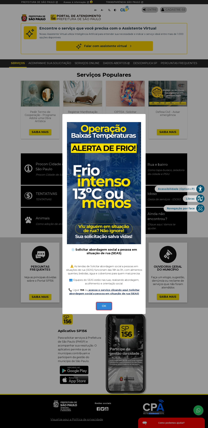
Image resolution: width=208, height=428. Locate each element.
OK (104, 306)
